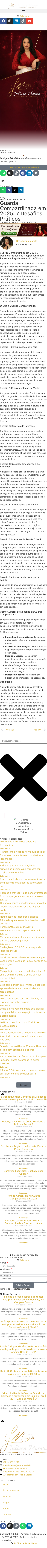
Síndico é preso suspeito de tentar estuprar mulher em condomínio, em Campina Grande (23, 1299)
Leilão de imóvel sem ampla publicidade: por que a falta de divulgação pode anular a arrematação (23, 1012)
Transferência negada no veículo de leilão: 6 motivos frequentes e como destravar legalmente (23, 855)
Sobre (5, 1508)
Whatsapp (5, 1269)
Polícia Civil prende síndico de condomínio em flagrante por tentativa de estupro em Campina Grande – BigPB (23, 1349)
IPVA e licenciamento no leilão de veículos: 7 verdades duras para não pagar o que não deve (23, 1036)
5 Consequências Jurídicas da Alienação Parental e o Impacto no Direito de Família (23, 1098)
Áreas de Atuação (11, 1490)
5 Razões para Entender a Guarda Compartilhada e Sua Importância (23, 1222)
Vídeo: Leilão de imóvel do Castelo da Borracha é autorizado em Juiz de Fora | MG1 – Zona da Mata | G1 (23, 1396)
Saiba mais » (5, 849)
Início (5, 1484)
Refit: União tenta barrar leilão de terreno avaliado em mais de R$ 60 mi (23, 1372)
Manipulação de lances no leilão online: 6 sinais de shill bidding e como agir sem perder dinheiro (22, 975)
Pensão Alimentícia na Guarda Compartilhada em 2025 (23, 1197)
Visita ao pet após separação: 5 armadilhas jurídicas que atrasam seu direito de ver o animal (20, 869)
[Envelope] (29, 21)
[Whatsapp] (3, 173)
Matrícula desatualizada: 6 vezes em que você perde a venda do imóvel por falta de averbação (23, 961)
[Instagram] (10, 21)
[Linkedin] (16, 21)
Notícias (7, 1496)
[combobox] (23, 741)
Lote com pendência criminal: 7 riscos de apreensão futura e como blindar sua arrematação (22, 988)
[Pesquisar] (2, 815)
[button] (23, 11)
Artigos (6, 1502)
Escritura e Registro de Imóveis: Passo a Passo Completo (23, 1147)
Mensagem (5, 1275)
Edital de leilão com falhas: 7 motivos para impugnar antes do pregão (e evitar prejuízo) (23, 1060)
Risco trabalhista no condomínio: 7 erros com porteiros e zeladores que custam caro (22, 883)
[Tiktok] (23, 21)
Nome (3, 1263)
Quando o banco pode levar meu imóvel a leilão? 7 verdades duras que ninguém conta (23, 906)
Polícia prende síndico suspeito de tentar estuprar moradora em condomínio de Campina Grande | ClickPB (24, 1324)
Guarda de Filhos (17, 199)
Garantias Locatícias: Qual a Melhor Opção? (23, 1172)
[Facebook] (3, 21)
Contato (7, 1514)
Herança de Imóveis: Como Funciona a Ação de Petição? (23, 1123)
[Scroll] (36, 173)
